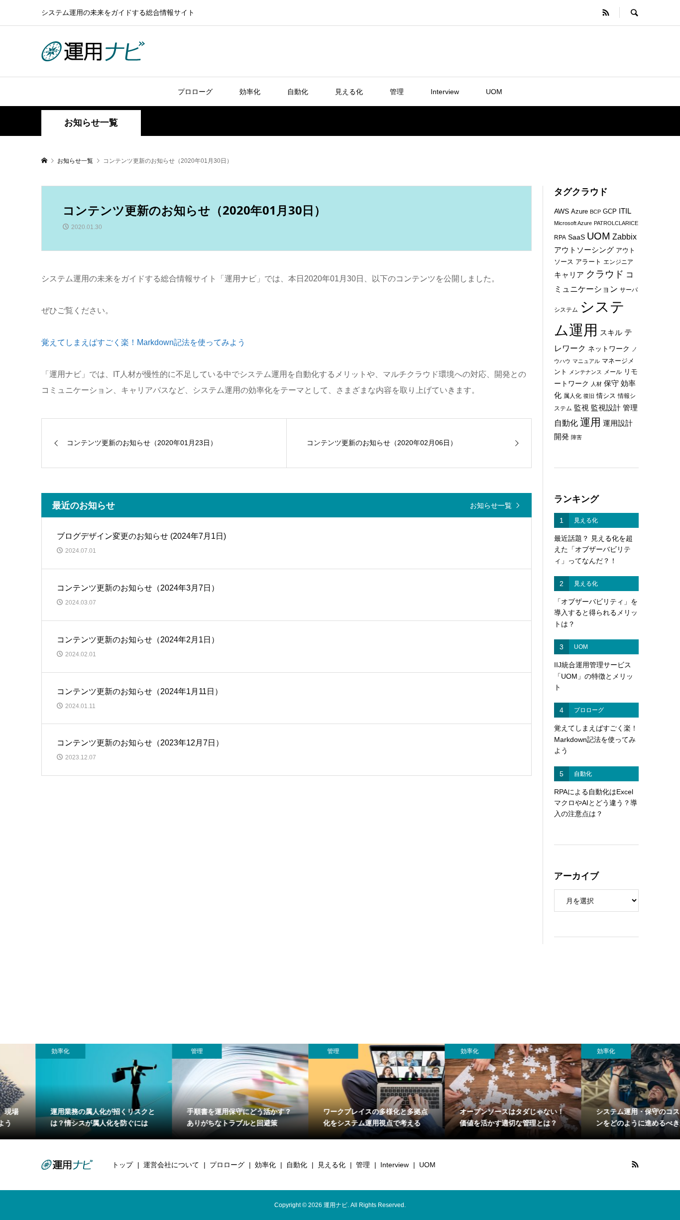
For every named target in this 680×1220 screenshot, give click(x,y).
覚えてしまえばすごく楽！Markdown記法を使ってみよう (143, 342)
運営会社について (171, 1165)
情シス (606, 395)
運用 (590, 422)
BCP (595, 212)
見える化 (349, 92)
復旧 (588, 396)
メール (613, 371)
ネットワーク (609, 349)
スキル (611, 333)
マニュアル (586, 361)
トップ (122, 1165)
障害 (576, 437)
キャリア (569, 275)
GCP (610, 211)
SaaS (576, 237)
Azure (579, 211)
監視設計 (606, 408)
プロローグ (195, 92)
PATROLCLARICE (616, 223)
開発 (561, 436)
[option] (68, 1091)
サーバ (629, 289)
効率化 (249, 92)
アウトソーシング (584, 250)
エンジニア (618, 261)
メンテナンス (585, 372)
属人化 (572, 395)
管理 (397, 92)
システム (566, 309)
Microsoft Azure (573, 223)
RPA (560, 237)
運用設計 (618, 423)
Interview (445, 92)
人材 (596, 384)
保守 (611, 383)
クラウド (605, 274)
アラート (588, 261)
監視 (581, 408)
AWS (561, 211)
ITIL (625, 211)
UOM (494, 92)
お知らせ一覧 (491, 505)
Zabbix (624, 237)
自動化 (297, 92)
